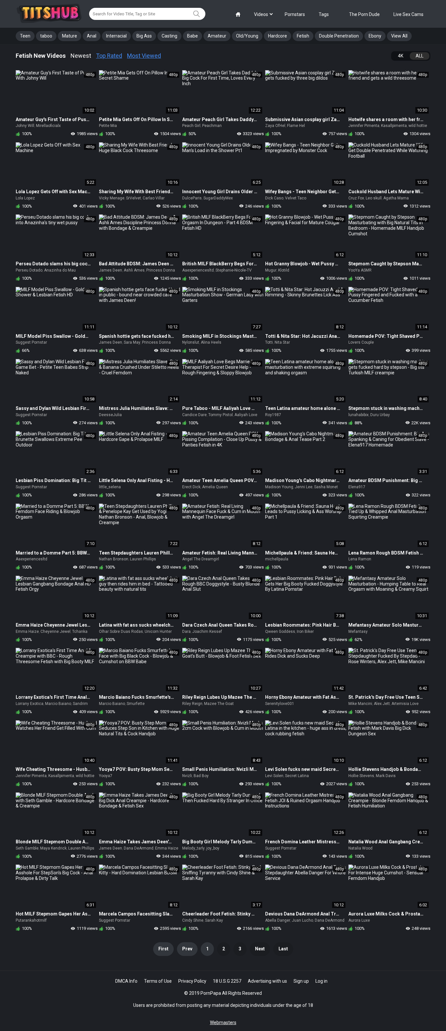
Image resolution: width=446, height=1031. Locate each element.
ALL (419, 55)
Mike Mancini (360, 703)
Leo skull (374, 198)
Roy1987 (273, 415)
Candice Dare (194, 415)
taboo (46, 36)
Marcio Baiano (58, 703)
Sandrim (80, 703)
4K (400, 55)
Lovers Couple (361, 342)
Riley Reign (192, 703)
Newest (81, 55)
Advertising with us (267, 981)
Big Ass (144, 36)
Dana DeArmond (138, 848)
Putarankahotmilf (31, 920)
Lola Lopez (25, 198)
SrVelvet (133, 198)
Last (283, 948)
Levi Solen (274, 775)
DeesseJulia (110, 415)
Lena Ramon (359, 559)
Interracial (116, 36)
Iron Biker (305, 631)
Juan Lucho (302, 920)
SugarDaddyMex (218, 198)
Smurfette (136, 703)
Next (260, 948)
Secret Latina (297, 775)
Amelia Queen (215, 487)
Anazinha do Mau (60, 270)
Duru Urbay (380, 415)
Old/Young (247, 36)
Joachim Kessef (207, 631)
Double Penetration (339, 36)
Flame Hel (296, 125)
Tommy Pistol (220, 415)
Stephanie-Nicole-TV (233, 270)
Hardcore (277, 36)
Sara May (132, 342)
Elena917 (356, 487)
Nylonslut (190, 342)
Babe (192, 36)
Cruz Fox (356, 198)
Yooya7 (105, 775)
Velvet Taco (295, 198)
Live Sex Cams (408, 14)
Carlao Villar (154, 198)
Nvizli (187, 775)
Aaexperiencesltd (198, 270)
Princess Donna (160, 270)
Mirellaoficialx (48, 125)
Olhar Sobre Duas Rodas (121, 631)
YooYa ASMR (360, 270)
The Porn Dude (364, 14)
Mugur (271, 270)
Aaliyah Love (245, 415)
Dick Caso (274, 198)
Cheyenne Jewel (55, 631)
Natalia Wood (360, 848)
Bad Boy (201, 775)
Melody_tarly (193, 848)
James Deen (110, 270)
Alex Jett (382, 703)
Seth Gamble (27, 848)
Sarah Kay (214, 920)
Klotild (283, 270)
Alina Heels (211, 342)
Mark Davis (386, 775)
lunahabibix (358, 415)
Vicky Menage (111, 198)
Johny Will (25, 125)
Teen (25, 36)
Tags (324, 14)
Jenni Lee (303, 487)
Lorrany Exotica (29, 703)
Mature (69, 36)
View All (399, 36)
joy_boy (212, 848)
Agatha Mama (396, 198)
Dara (186, 631)
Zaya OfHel (275, 125)
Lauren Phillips (143, 559)
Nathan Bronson (113, 559)
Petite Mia (108, 125)
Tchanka (80, 631)
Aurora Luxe (359, 920)
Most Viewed (144, 55)
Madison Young (279, 487)
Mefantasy (358, 631)
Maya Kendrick (53, 848)
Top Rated (109, 55)
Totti (269, 342)
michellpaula (276, 559)
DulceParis (192, 198)
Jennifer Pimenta (363, 125)
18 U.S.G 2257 (227, 981)
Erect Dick (191, 487)
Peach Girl (191, 125)
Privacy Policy (192, 981)
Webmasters (223, 1022)
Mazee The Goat (219, 703)
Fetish (303, 36)
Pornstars (295, 14)
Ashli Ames (134, 270)
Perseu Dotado (29, 270)
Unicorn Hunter (158, 631)
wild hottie (417, 125)
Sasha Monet (326, 487)
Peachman (212, 125)
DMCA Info (126, 981)
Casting (169, 36)
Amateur (217, 36)
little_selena (110, 487)
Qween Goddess (280, 631)
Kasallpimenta (394, 125)
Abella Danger (277, 920)
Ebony (375, 36)
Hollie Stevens (361, 775)
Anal (91, 36)
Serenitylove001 (279, 703)
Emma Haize (27, 631)
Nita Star (282, 342)
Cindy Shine (192, 920)
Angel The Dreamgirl (200, 559)
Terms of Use (158, 981)
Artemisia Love (405, 703)
